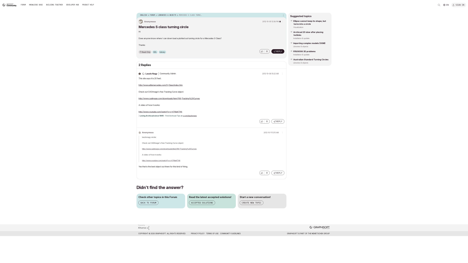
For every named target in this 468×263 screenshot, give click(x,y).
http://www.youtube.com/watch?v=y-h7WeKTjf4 (160, 112)
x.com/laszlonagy (190, 116)
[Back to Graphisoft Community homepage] (10, 5)
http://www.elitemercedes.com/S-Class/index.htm (161, 85)
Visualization (298, 27)
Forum (23, 5)
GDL (155, 52)
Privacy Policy (198, 233)
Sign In (460, 5)
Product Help (88, 5)
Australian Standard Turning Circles (310, 59)
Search (439, 5)
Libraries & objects (300, 46)
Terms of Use (212, 233)
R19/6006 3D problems (304, 51)
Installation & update (301, 38)
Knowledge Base (36, 5)
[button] (262, 51)
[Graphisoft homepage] (320, 227)
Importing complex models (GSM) (309, 43)
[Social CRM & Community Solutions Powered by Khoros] (143, 227)
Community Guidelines (230, 233)
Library (162, 52)
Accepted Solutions (202, 203)
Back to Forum (148, 203)
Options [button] (283, 15)
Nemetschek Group (321, 233)
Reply (279, 51)
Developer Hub (72, 5)
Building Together (54, 5)
